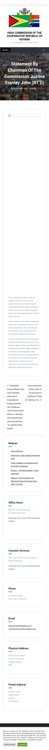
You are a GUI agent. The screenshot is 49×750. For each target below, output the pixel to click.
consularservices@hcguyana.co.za (22, 629)
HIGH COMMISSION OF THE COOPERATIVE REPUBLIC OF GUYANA (24, 36)
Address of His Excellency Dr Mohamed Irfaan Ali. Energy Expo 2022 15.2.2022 (24, 481)
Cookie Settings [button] (9, 744)
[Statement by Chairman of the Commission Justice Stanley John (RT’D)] (24, 204)
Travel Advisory (17, 451)
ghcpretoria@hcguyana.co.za (19, 626)
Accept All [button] (22, 744)
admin (33, 88)
